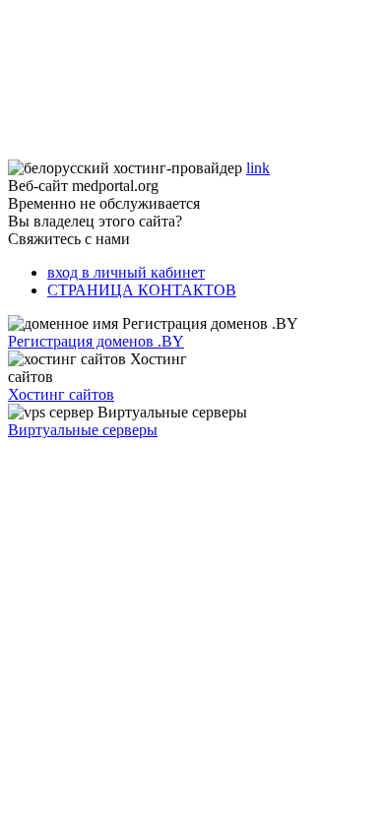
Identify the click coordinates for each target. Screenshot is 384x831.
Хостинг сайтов (61, 394)
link (258, 168)
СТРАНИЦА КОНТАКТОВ (141, 290)
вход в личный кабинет (126, 272)
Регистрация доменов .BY (96, 341)
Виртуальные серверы (83, 429)
